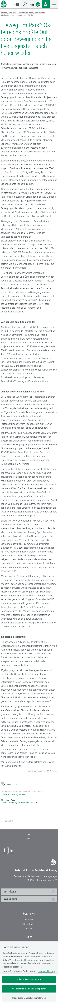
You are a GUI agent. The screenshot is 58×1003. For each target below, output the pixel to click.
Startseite (12, 13)
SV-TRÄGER (10, 891)
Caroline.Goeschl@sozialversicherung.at (19, 802)
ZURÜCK (8, 821)
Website (4, 13)
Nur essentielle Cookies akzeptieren (29, 988)
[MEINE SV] (35, 4)
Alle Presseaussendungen (11, 15)
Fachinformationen (25, 13)
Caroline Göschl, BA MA (13, 794)
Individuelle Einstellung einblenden (29, 998)
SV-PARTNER (10, 899)
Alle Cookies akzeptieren (29, 979)
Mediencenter (39, 13)
